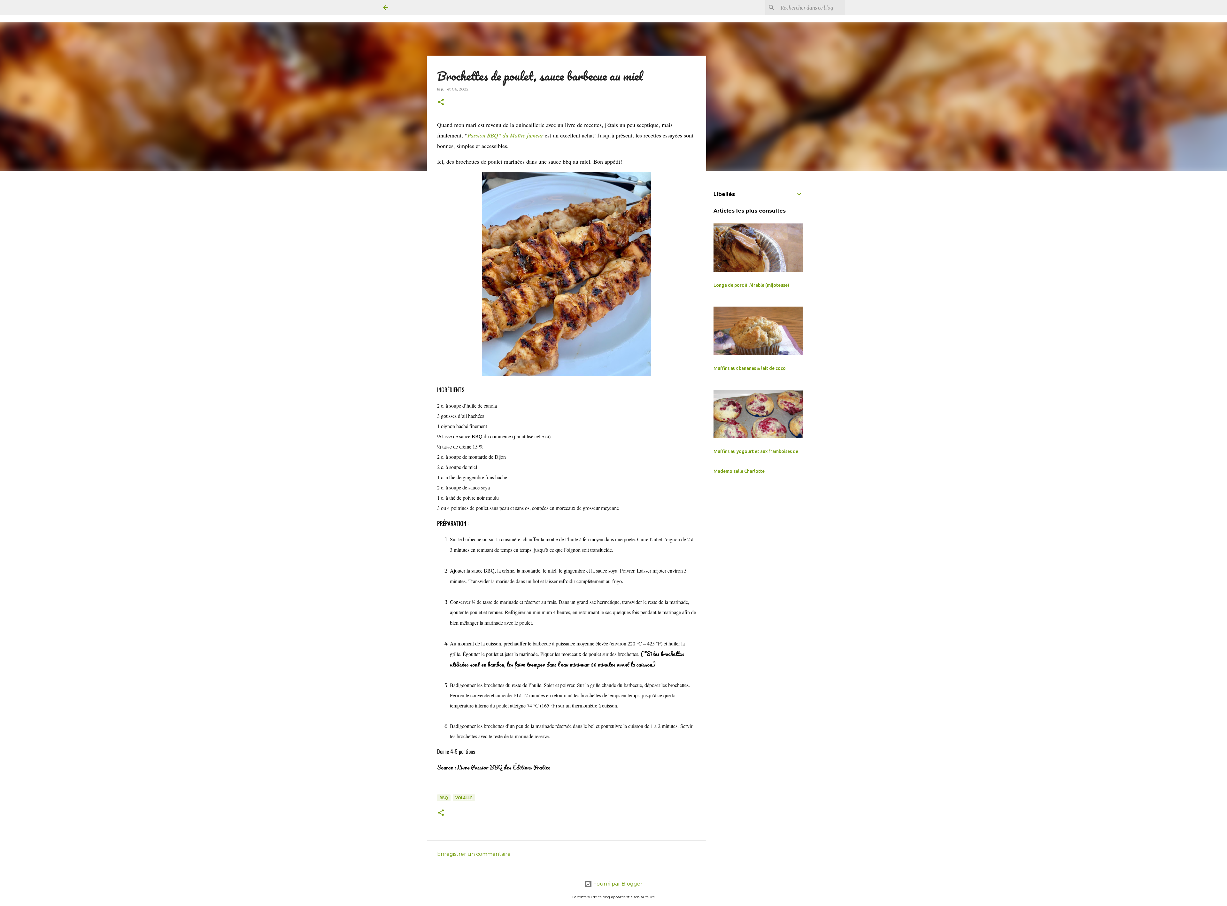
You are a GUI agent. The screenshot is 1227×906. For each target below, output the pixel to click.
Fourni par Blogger (617, 884)
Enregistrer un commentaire (474, 854)
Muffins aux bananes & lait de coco (750, 368)
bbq (444, 798)
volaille (464, 798)
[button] (441, 102)
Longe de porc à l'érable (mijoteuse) (751, 285)
